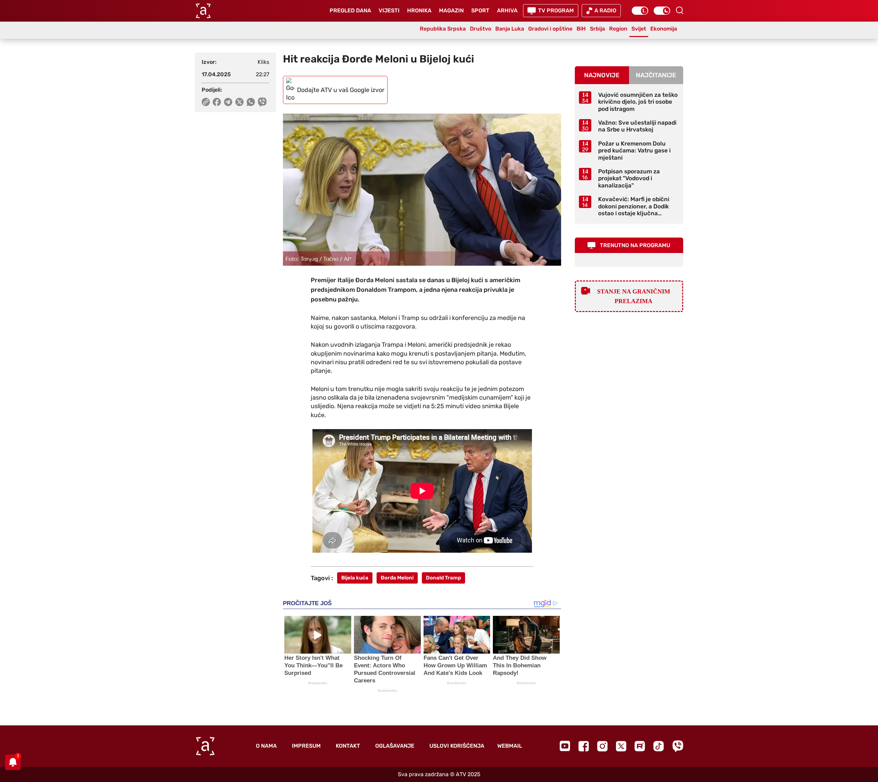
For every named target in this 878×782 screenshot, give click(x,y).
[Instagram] (602, 746)
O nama (266, 746)
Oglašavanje (394, 746)
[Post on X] (239, 102)
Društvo (480, 28)
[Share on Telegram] (228, 102)
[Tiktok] (658, 746)
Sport (480, 10)
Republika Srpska (443, 28)
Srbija (597, 28)
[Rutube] (639, 746)
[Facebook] (583, 746)
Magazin (451, 10)
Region (618, 28)
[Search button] (679, 10)
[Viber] (677, 746)
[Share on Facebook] (217, 102)
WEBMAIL (509, 746)
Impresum (306, 746)
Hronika (419, 10)
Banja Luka (509, 28)
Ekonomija (663, 28)
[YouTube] (565, 746)
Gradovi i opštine (550, 28)
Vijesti (389, 10)
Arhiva (507, 10)
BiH (581, 28)
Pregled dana (350, 10)
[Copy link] (206, 102)
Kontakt (348, 746)
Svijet (638, 28)
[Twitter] (621, 746)
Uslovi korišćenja (456, 746)
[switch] (640, 11)
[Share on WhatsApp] (251, 102)
